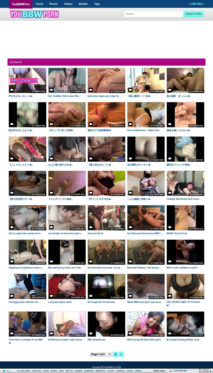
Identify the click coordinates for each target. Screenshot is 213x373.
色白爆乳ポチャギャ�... (139, 164)
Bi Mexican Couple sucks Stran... (66, 339)
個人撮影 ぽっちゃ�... (179, 96)
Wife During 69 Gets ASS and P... (144, 339)
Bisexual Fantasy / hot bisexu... (144, 267)
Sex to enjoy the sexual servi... (25, 233)
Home (39, 3)
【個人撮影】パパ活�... (139, 96)
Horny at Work (95, 233)
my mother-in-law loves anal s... (65, 233)
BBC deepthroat (96, 339)
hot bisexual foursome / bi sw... (105, 267)
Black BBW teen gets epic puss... (145, 302)
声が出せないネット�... (21, 96)
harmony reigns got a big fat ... (104, 96)
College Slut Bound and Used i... (184, 199)
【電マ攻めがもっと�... (100, 164)
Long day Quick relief (60, 302)
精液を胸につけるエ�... (179, 130)
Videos (68, 3)
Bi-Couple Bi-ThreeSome (101, 302)
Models (83, 3)
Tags (97, 3)
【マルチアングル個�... (60, 199)
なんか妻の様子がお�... (60, 164)
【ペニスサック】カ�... (21, 164)
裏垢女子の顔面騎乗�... (100, 130)
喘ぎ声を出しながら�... (21, 130)
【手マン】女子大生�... (100, 199)
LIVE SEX (196, 3)
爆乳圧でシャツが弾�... (179, 164)
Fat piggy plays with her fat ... (24, 302)
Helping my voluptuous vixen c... (26, 267)
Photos (53, 3)
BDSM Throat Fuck (177, 233)
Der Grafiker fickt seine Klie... (64, 96)
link (210, 327)
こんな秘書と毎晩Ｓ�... (139, 199)
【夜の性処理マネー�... (21, 199)
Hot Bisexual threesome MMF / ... (145, 233)
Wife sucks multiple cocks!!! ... (183, 267)
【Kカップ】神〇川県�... (61, 130)
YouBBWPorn (21, 4)
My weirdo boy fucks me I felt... (65, 267)
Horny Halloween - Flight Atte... (144, 130)
